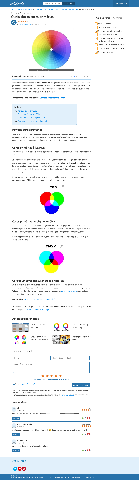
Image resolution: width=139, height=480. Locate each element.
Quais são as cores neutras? (38, 326)
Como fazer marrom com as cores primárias (41, 299)
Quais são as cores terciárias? (51, 97)
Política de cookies (88, 477)
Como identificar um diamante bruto (111, 48)
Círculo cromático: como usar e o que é (39, 338)
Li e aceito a (25, 384)
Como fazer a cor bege (106, 52)
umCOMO (14, 9)
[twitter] (15, 469)
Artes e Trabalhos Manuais (25, 9)
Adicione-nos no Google (82, 76)
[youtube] (20, 469)
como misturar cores (69, 291)
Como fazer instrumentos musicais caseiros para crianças (110, 40)
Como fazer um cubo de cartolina (110, 31)
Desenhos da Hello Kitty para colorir (111, 44)
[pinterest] (24, 469)
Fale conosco (48, 477)
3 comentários (48, 21)
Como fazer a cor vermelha (108, 34)
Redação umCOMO (25, 24)
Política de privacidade (74, 477)
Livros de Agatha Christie (107, 27)
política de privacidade (28, 384)
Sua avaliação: (39, 379)
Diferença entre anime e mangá (81, 338)
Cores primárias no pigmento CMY (32, 117)
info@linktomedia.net (68, 396)
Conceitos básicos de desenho (69, 9)
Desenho (57, 9)
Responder (15, 418)
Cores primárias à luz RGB (29, 114)
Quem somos (39, 477)
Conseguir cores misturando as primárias (35, 121)
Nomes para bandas (105, 23)
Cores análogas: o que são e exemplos (81, 326)
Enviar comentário (80, 385)
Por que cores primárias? (28, 111)
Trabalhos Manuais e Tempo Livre (43, 9)
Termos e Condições (60, 477)
